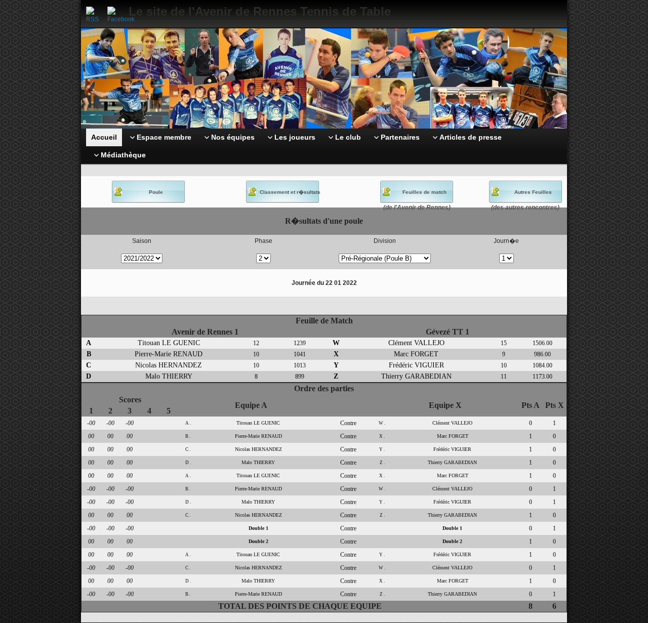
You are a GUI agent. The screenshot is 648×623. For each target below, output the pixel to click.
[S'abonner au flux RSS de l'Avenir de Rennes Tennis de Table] (94, 15)
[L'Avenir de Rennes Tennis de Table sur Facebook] (115, 15)
